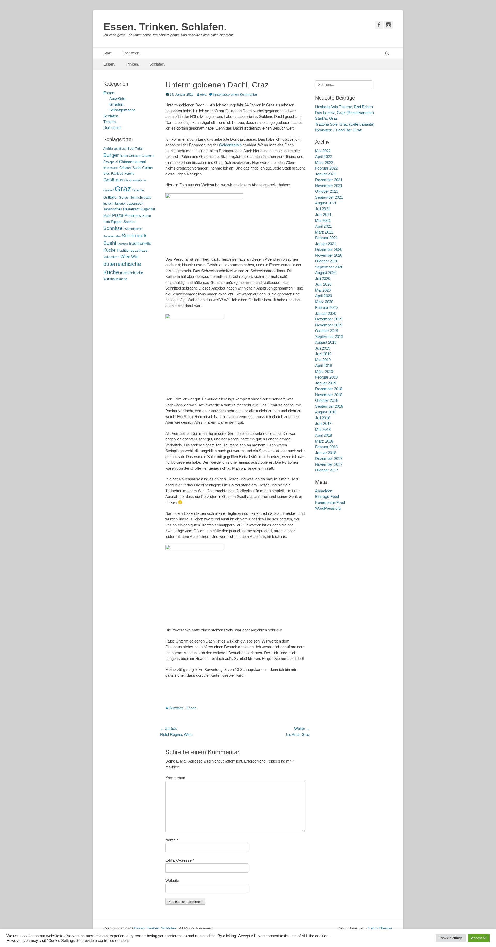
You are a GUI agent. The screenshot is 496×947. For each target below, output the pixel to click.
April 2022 (323, 156)
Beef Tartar (135, 148)
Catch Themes (380, 928)
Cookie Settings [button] (450, 938)
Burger (111, 155)
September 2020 (329, 267)
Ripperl (116, 222)
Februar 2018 (326, 447)
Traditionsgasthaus (132, 250)
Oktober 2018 (326, 400)
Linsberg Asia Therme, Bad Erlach (344, 107)
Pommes (133, 215)
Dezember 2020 (328, 249)
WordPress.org (328, 508)
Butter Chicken (130, 156)
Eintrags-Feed (327, 496)
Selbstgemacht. (122, 110)
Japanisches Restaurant (121, 209)
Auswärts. (176, 708)
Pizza (117, 215)
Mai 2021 (323, 220)
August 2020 (325, 272)
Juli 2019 (322, 348)
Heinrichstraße (140, 197)
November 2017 (328, 464)
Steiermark (134, 235)
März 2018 (324, 441)
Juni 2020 (323, 284)
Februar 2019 (326, 377)
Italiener (120, 203)
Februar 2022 (326, 168)
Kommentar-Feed (330, 502)
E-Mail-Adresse (179, 860)
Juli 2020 (322, 278)
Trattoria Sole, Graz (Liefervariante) (344, 124)
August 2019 (325, 342)
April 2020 (323, 296)
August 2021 (325, 203)
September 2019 (329, 336)
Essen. (109, 64)
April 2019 (323, 365)
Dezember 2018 (328, 389)
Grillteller (110, 197)
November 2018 (328, 394)
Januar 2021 (325, 244)
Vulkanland (111, 257)
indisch (108, 203)
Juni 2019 (323, 354)
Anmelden (323, 491)
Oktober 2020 (326, 261)
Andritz (108, 148)
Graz (123, 188)
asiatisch (120, 148)
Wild (134, 256)
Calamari (148, 156)
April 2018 (323, 435)
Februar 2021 (326, 238)
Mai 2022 (323, 151)
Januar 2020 (325, 313)
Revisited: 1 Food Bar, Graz (338, 130)
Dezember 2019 (328, 319)
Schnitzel (113, 228)
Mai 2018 (323, 429)
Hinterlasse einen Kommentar (235, 95)
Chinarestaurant (132, 161)
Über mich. (131, 53)
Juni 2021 (323, 214)
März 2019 (324, 371)
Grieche (138, 190)
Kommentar (175, 778)
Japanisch (135, 203)
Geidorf (108, 190)
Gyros (124, 197)
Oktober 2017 (326, 470)
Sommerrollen (112, 236)
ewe (203, 95)
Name (171, 840)
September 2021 (329, 197)
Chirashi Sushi (130, 168)
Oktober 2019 (326, 330)
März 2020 (324, 302)
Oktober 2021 (326, 191)
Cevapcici (110, 162)
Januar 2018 (325, 453)
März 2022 (324, 162)
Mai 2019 (323, 360)
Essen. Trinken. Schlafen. (165, 27)
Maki (107, 216)
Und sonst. (112, 127)
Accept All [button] (478, 938)
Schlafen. (157, 64)
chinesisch (110, 168)
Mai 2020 (323, 290)
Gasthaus (113, 179)
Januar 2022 (325, 174)
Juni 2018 (323, 423)
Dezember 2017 (328, 458)
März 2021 (324, 232)
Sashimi (129, 222)
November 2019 (328, 325)
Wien (125, 256)
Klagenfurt (148, 209)
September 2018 (329, 406)
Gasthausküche (135, 180)
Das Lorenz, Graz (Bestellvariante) (344, 112)
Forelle (129, 173)
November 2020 (328, 255)
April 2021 (323, 226)
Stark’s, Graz (326, 118)
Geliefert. (117, 104)
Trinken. (132, 64)
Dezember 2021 (328, 180)
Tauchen (122, 243)
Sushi (109, 243)
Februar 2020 (326, 307)
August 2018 (325, 412)
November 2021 (328, 185)
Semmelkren (134, 229)
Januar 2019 (325, 383)
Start (107, 53)
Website (172, 880)
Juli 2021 (322, 209)
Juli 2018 (322, 418)
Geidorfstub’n (230, 145)
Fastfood (117, 173)
